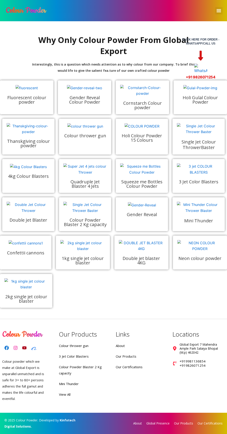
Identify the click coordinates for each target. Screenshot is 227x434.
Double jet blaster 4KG (141, 260)
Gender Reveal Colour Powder (84, 100)
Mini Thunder (198, 221)
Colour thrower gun (85, 136)
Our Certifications (129, 367)
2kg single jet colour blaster (26, 299)
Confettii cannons (25, 253)
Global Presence (158, 423)
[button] (219, 10)
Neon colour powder (199, 258)
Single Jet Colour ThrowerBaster (199, 144)
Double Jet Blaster (28, 220)
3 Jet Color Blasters (198, 182)
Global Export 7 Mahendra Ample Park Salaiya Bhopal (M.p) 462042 (199, 348)
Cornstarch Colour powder (142, 105)
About (120, 345)
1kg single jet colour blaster (83, 260)
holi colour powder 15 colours (142, 138)
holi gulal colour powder (200, 100)
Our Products (126, 356)
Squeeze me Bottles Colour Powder (141, 184)
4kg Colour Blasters (28, 176)
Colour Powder (26, 11)
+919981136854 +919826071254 (192, 363)
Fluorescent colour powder (26, 100)
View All (64, 394)
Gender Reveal (142, 214)
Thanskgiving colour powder (28, 143)
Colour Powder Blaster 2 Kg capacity (85, 222)
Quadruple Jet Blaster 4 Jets (85, 184)
